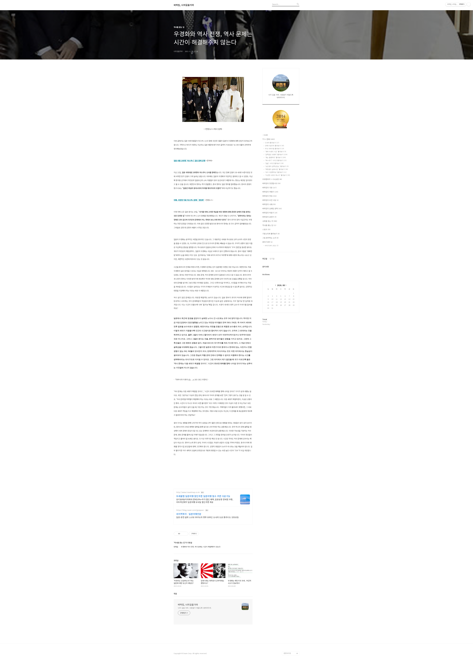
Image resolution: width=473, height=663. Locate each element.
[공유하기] (182, 534)
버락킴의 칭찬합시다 (271, 183)
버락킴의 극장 (269, 187)
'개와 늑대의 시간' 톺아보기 (275, 151)
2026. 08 (281, 285)
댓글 (175, 593)
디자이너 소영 (288, 645)
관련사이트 (287, 653)
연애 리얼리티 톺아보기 (274, 145)
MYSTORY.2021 (271, 245)
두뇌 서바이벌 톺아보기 (274, 148)
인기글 (272, 258)
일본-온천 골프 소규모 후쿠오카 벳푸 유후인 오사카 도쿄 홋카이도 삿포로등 (207, 517)
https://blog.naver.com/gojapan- (190, 510)
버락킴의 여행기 (270, 192)
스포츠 (266, 229)
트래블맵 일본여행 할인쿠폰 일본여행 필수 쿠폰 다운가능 (203, 496)
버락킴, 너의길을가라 (184, 5)
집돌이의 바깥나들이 (291, 649)
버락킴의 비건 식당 (270, 200)
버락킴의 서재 (269, 204)
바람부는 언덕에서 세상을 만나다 (291, 632)
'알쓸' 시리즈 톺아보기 (274, 163)
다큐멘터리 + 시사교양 (272, 179)
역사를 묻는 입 (269, 225)
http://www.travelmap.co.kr (188, 492)
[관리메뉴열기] (469, 4)
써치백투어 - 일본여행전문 (188, 513)
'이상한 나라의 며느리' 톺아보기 (277, 175)
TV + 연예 (268, 139)
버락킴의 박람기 (269, 212)
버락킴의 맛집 (269, 196)
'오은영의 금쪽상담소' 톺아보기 (277, 166)
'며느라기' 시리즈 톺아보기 (276, 160)
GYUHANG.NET (289, 641)
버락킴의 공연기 (269, 217)
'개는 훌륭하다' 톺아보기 (275, 157)
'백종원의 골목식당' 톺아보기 (276, 169)
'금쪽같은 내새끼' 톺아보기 (276, 154)
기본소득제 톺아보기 (271, 233)
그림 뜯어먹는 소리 (270, 238)
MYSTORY (267, 242)
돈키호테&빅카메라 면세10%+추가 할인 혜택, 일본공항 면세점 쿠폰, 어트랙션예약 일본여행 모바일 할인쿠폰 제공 (204, 500)
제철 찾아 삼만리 (289, 637)
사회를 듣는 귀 (269, 221)
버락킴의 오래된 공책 (272, 208)
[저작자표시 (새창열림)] (200, 534)
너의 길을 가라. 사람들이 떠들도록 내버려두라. (194, 608)
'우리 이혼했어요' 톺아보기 (276, 172)
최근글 (264, 258)
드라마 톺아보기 (272, 142)
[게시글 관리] (185, 534)
